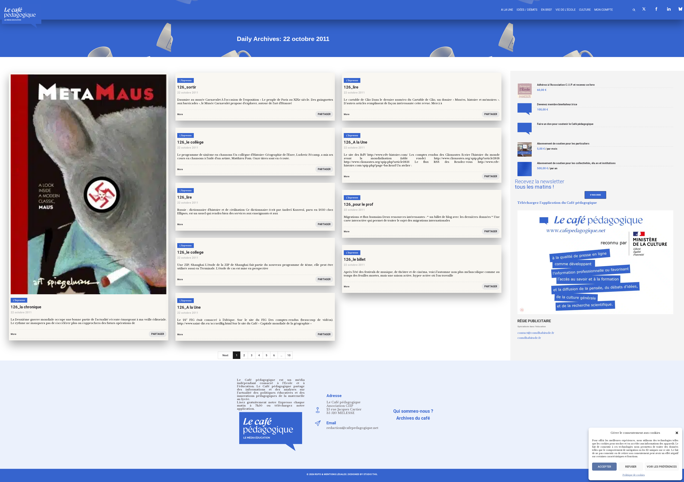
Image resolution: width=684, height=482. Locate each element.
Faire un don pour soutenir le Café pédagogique (565, 124)
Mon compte (603, 9)
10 (289, 355)
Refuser (630, 466)
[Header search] (634, 9)
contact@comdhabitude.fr (535, 333)
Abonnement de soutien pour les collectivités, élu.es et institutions (576, 163)
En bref (546, 9)
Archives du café (413, 418)
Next (225, 355)
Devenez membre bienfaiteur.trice (557, 104)
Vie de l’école (566, 9)
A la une (507, 9)
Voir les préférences (662, 466)
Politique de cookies (634, 475)
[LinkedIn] (669, 9)
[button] (677, 433)
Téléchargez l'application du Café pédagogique (557, 203)
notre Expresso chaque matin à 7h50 (271, 404)
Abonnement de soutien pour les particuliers (563, 143)
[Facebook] (656, 9)
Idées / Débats (527, 9)
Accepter (604, 466)
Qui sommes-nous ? (413, 411)
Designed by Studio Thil (362, 474)
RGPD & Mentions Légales (330, 474)
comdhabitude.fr (529, 338)
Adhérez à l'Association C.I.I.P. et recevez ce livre (566, 85)
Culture (585, 9)
